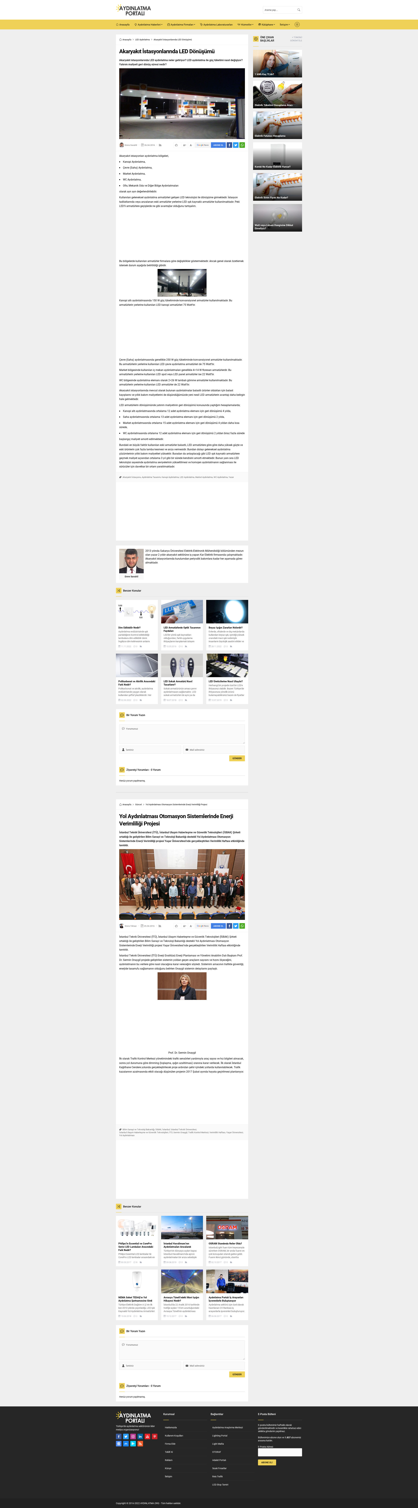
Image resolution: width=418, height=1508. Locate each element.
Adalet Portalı (219, 1460)
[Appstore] (126, 1443)
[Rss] (140, 1443)
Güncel (138, 804)
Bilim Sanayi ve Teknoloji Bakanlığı (138, 1129)
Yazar (231, 477)
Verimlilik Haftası (217, 1132)
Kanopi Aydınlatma (170, 477)
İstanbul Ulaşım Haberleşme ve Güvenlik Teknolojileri (143, 1132)
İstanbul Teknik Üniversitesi (183, 1129)
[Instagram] (133, 1436)
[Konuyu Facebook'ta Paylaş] (229, 145)
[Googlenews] (118, 1443)
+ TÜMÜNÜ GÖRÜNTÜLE (296, 39)
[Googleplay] (133, 1443)
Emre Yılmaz (131, 925)
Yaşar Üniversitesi (234, 1132)
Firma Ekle (170, 1443)
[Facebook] (118, 1436)
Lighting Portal (219, 1435)
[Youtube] (147, 1436)
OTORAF (216, 1451)
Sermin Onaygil (180, 1132)
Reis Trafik (217, 1476)
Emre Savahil (131, 145)
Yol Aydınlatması (127, 1135)
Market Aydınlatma (204, 477)
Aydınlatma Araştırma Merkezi (227, 1427)
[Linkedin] (140, 1436)
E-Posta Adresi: (265, 1446)
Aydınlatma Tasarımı (151, 477)
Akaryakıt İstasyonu (132, 477)
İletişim (168, 1476)
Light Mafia (218, 1443)
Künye (168, 1468)
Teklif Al (169, 1451)
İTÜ (170, 1132)
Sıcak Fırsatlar (219, 1468)
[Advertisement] (104, 83)
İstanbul (166, 1129)
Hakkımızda (171, 1427)
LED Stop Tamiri (220, 1484)
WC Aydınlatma (221, 477)
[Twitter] (126, 1436)
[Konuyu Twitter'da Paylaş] (236, 145)
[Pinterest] (154, 1436)
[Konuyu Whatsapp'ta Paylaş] (242, 145)
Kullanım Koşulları (174, 1435)
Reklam (168, 1460)
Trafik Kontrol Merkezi (198, 1132)
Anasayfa (126, 39)
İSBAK (158, 1129)
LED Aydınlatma (142, 39)
